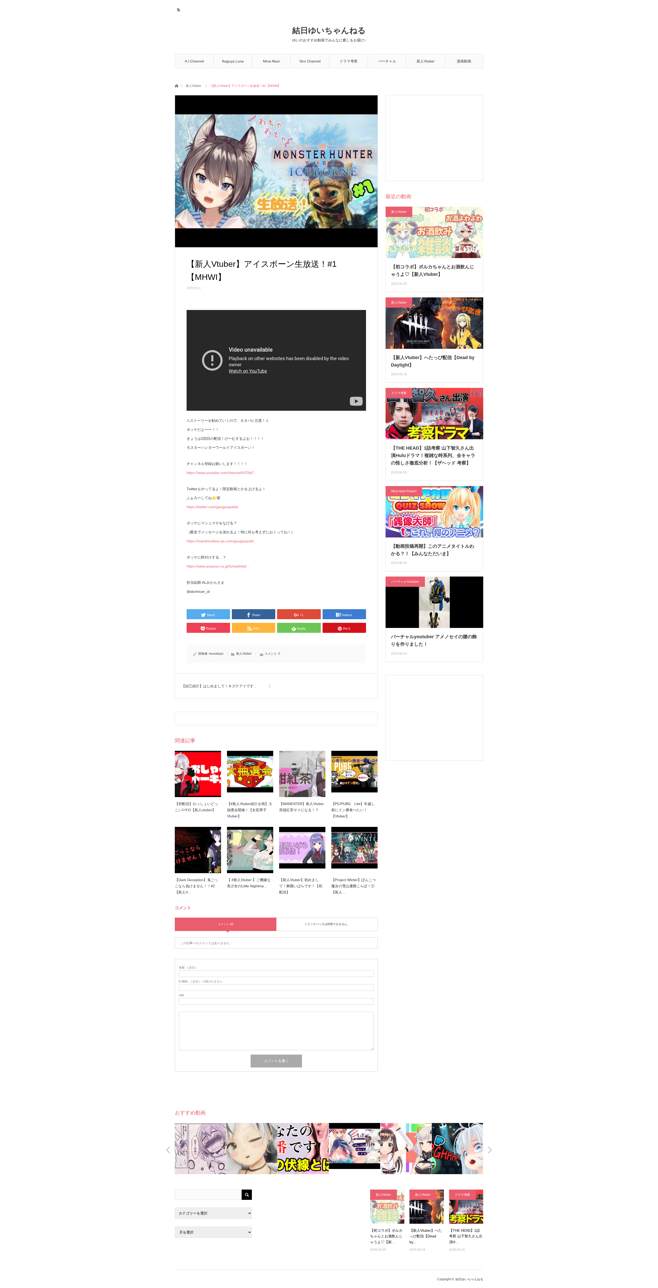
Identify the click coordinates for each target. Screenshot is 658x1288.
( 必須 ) (187, 967)
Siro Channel (310, 61)
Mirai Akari (271, 61)
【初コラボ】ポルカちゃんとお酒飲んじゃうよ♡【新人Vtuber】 (432, 270)
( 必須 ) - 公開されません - (201, 981)
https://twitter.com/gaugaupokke (212, 507)
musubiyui (216, 653)
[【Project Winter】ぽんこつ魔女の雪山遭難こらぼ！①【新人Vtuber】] (354, 850)
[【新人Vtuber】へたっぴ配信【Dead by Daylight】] (426, 1207)
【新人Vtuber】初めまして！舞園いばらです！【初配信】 (300, 886)
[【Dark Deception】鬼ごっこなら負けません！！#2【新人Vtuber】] (198, 850)
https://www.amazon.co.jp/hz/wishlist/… (218, 566)
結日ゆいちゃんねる (329, 30)
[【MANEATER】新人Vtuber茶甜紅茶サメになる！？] (302, 774)
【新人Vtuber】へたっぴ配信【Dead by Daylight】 (432, 361)
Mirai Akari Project (403, 491)
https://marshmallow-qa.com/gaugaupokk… (222, 541)
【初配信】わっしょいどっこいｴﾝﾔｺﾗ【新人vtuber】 (196, 807)
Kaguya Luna (233, 61)
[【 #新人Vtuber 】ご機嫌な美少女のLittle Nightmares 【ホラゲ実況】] (250, 850)
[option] (200, 1148)
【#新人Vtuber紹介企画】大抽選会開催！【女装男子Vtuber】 (249, 810)
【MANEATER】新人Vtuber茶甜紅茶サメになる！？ (301, 807)
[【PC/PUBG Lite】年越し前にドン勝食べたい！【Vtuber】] (354, 774)
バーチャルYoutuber (387, 63)
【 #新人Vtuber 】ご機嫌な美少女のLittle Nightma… (249, 883)
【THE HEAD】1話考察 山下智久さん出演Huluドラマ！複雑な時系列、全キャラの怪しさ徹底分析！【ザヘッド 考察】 (433, 455)
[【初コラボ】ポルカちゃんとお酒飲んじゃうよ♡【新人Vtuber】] (387, 1207)
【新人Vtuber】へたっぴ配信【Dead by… (425, 1236)
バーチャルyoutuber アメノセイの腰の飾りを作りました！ (434, 640)
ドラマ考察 (349, 61)
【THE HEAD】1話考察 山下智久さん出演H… (465, 1236)
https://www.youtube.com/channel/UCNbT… (222, 473)
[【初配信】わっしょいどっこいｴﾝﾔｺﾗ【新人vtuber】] (198, 774)
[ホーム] (176, 85)
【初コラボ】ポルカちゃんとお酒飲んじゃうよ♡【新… (386, 1236)
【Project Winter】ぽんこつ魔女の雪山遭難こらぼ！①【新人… (353, 886)
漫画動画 (464, 61)
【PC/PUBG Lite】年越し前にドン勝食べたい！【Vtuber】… (353, 810)
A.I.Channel (194, 61)
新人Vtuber (426, 61)
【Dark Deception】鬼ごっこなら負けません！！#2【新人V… (196, 886)
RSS (178, 9)
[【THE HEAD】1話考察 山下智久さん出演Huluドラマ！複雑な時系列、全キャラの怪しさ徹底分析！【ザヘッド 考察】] (466, 1207)
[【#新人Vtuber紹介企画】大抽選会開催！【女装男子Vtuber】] (250, 774)
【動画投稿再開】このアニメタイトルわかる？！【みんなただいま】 (432, 550)
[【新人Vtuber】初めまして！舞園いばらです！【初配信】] (302, 850)
